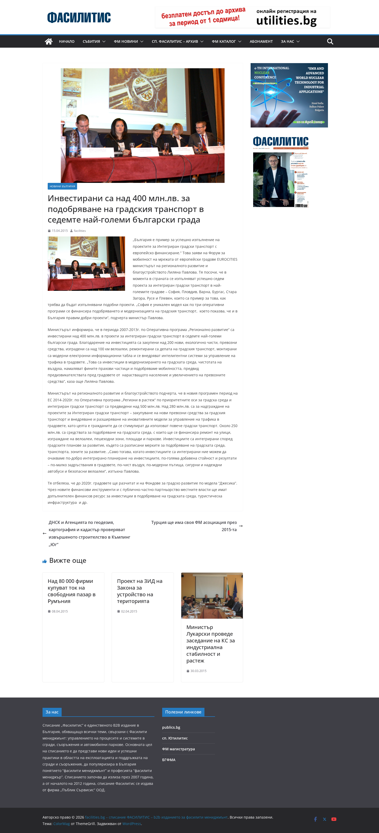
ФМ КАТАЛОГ (224, 41)
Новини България (62, 186)
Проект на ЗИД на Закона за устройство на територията (139, 591)
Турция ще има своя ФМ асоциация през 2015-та (194, 526)
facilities (80, 230)
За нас (287, 41)
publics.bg (171, 727)
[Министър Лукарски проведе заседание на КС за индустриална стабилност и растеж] (212, 576)
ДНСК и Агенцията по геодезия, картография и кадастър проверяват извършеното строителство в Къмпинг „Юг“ (89, 533)
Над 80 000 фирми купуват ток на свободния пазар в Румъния (72, 591)
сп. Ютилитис (175, 738)
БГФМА (168, 759)
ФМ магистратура (178, 748)
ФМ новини (126, 41)
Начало (67, 41)
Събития (91, 41)
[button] (103, 41)
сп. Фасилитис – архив (175, 41)
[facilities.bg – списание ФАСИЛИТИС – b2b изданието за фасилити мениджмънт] (49, 41)
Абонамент (261, 41)
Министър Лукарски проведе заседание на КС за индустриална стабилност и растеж (210, 644)
